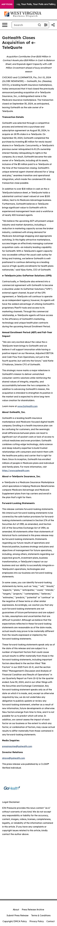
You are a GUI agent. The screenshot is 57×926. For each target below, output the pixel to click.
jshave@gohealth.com (13, 758)
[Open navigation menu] (4, 25)
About (16, 909)
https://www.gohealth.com (15, 470)
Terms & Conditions (41, 915)
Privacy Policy (36, 921)
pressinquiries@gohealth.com (17, 746)
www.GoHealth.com (27, 406)
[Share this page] (53, 25)
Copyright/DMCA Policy (15, 921)
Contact (50, 921)
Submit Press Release (17, 915)
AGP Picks (7, 4)
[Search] (39, 25)
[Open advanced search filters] (46, 25)
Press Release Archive (33, 909)
